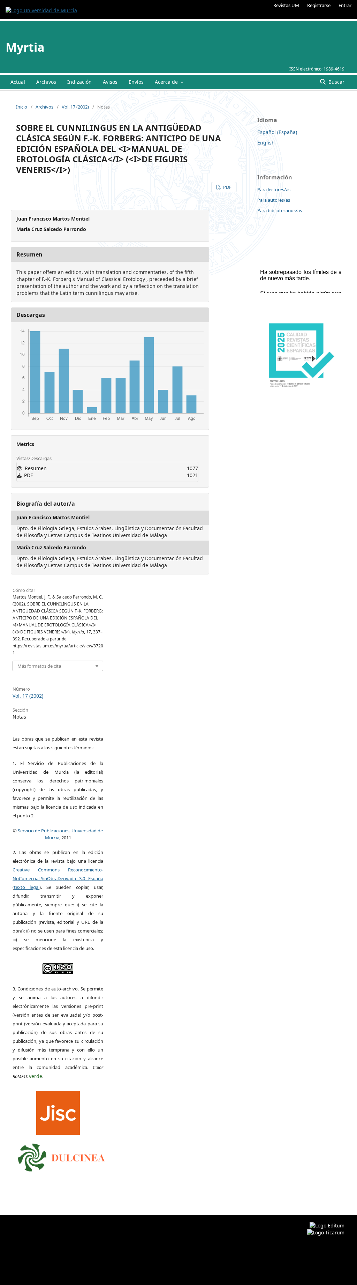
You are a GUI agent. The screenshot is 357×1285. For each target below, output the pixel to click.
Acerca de (167, 82)
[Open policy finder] (58, 1111)
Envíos (136, 82)
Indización (79, 82)
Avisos (110, 82)
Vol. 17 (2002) (75, 107)
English (266, 142)
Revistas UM (286, 5)
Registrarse (319, 5)
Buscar (335, 82)
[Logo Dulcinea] (61, 1156)
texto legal (26, 887)
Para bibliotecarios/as (279, 210)
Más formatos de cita (39, 666)
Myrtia (25, 47)
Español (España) (277, 132)
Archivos (46, 82)
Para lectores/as (273, 189)
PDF (226, 187)
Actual (17, 82)
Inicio (21, 107)
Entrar (345, 5)
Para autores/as (273, 200)
